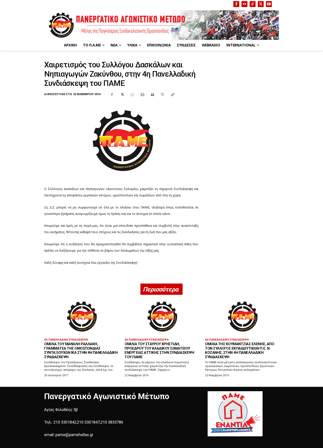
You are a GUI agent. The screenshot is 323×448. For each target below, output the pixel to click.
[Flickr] (244, 4)
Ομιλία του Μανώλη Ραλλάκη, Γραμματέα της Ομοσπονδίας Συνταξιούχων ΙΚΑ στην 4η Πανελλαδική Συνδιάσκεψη (81, 350)
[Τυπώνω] (152, 94)
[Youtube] (269, 4)
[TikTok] (253, 4)
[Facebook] (236, 4)
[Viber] (162, 94)
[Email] (142, 94)
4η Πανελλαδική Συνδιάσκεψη (66, 339)
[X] (261, 4)
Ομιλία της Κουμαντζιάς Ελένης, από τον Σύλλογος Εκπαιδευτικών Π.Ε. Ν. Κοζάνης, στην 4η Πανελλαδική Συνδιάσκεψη (239, 350)
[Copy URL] (172, 94)
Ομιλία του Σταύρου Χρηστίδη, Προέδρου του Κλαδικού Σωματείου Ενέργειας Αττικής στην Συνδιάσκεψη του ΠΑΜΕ (159, 350)
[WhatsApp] (132, 94)
